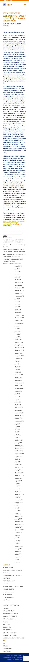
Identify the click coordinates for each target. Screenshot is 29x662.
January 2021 (18, 443)
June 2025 (17, 301)
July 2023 (17, 361)
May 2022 (17, 399)
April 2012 (17, 540)
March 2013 (18, 513)
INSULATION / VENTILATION (11, 605)
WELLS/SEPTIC (7, 630)
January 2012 (18, 549)
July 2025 (17, 299)
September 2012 (19, 530)
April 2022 (17, 402)
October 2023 (18, 353)
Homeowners (6, 603)
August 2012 (18, 532)
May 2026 (17, 274)
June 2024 (17, 331)
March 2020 (18, 464)
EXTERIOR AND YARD (9, 581)
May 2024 (17, 334)
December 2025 (19, 288)
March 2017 (18, 492)
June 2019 (17, 486)
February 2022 (19, 407)
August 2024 (18, 326)
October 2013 (18, 502)
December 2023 (19, 347)
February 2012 (18, 546)
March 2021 (18, 437)
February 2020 (19, 467)
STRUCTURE (6, 624)
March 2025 (18, 309)
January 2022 (18, 410)
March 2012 (18, 543)
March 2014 (18, 497)
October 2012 (18, 527)
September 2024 (19, 323)
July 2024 (17, 328)
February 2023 (19, 375)
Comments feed (7, 648)
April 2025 (18, 307)
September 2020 (19, 453)
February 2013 (19, 516)
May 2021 (17, 432)
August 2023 (18, 358)
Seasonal (5, 622)
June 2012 (17, 538)
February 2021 (18, 440)
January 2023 (18, 377)
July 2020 (17, 459)
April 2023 (18, 369)
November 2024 (19, 318)
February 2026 (19, 282)
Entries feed (6, 646)
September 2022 (19, 388)
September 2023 (19, 356)
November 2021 (19, 415)
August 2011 (18, 557)
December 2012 (19, 521)
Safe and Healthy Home (9, 619)
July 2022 (17, 394)
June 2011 (17, 562)
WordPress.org (7, 651)
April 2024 (18, 337)
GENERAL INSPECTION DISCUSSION (13, 586)
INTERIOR (5, 608)
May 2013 (17, 508)
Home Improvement (8, 592)
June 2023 (17, 364)
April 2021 (17, 434)
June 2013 (17, 505)
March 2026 (18, 280)
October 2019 (18, 478)
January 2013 (18, 519)
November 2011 (19, 551)
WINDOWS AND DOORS (10, 635)
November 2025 (19, 290)
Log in (4, 643)
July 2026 (17, 269)
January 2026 (18, 285)
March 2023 (18, 372)
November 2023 (19, 350)
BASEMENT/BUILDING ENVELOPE (12, 570)
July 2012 (17, 535)
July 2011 (17, 559)
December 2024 (19, 315)
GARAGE (5, 583)
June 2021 (17, 429)
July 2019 (17, 483)
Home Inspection (7, 594)
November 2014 (19, 494)
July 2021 (17, 426)
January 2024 (18, 345)
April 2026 (18, 277)
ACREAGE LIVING (8, 567)
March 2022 (18, 405)
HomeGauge (10, 659)
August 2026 (18, 266)
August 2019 (18, 481)
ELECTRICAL (6, 578)
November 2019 (19, 475)
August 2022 (18, 391)
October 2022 (18, 386)
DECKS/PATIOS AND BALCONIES (12, 575)
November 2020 (19, 448)
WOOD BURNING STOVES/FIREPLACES (14, 638)
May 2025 (17, 304)
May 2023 (17, 367)
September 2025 (19, 296)
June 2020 (18, 462)
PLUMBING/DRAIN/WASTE (10, 613)
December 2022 (19, 380)
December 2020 (19, 445)
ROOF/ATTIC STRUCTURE (10, 616)
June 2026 (17, 271)
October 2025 (18, 293)
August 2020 (18, 456)
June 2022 (17, 396)
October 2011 (18, 554)
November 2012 (19, 524)
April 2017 (17, 489)
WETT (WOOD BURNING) (10, 632)
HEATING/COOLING (8, 589)
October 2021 (18, 418)
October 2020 (19, 451)
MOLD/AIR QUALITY (8, 611)
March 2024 (18, 339)
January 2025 (18, 312)
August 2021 (18, 424)
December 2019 (19, 473)
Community (6, 573)
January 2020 (18, 470)
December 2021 (19, 413)
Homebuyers (6, 600)
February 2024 (19, 342)
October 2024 (18, 320)
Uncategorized (7, 627)
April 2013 (17, 511)
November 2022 (19, 383)
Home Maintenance (8, 597)
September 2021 (19, 421)
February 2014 (19, 500)
